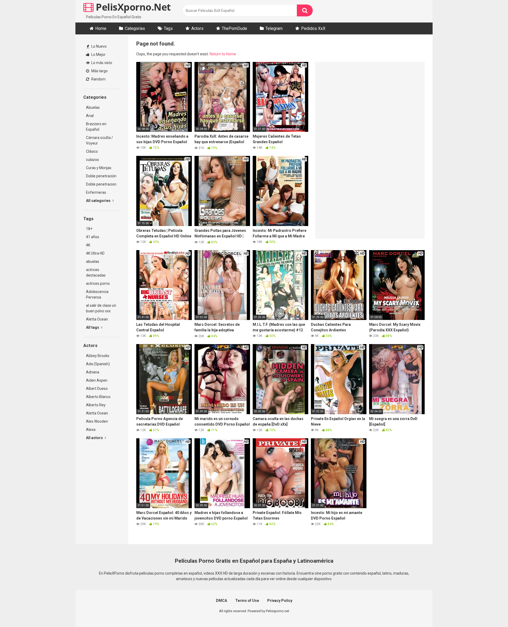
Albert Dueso (97, 388)
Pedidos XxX (313, 28)
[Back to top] (490, 611)
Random (98, 79)
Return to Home (223, 54)
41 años (92, 237)
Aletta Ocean (97, 319)
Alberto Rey (96, 405)
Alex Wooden (97, 421)
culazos (92, 159)
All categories (98, 201)
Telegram (274, 28)
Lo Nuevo (98, 46)
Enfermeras (96, 192)
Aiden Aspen (96, 380)
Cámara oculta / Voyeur (99, 140)
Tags (168, 28)
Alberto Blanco (98, 397)
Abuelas (93, 107)
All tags (93, 327)
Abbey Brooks (97, 356)
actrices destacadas (96, 272)
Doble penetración (101, 176)
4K (88, 245)
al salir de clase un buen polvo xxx (101, 308)
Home (100, 28)
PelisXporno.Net (132, 7)
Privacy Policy (279, 600)
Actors (197, 28)
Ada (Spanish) (98, 364)
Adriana (92, 372)
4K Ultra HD (95, 253)
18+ (89, 229)
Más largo (99, 71)
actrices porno (98, 283)
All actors (95, 438)
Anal (90, 116)
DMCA (221, 600)
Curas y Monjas (98, 168)
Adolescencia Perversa (97, 294)
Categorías (135, 28)
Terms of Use (247, 600)
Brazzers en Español (96, 127)
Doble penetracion (101, 184)
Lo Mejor (98, 54)
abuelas (92, 261)
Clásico (92, 151)
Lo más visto (101, 63)
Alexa (91, 429)
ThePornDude (234, 28)
